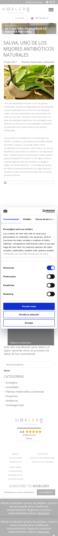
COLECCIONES (15, 458)
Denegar (29, 323)
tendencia (12, 400)
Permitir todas (29, 306)
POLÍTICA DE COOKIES (42, 461)
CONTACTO (42, 454)
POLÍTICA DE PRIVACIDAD (42, 458)
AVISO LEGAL (15, 467)
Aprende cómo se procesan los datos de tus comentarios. (26, 352)
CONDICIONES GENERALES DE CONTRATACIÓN (15, 475)
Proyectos (12, 396)
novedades (12, 387)
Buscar (7, 371)
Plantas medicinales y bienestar (37, 62)
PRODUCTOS (15, 461)
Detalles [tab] (27, 219)
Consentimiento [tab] (11, 219)
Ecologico (11, 382)
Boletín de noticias (33, 2)
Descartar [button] (44, 513)
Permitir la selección (29, 314)
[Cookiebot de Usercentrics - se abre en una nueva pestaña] (42, 211)
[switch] (51, 276)
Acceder (19, 18)
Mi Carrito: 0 (41, 18)
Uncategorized (15, 405)
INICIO (15, 454)
